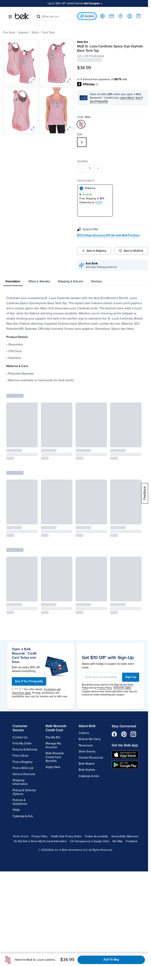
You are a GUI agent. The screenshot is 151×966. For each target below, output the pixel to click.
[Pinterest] (121, 742)
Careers (82, 741)
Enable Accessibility (110, 844)
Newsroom (84, 754)
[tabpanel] (74, 341)
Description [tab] (13, 281)
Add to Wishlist (131, 250)
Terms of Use (34, 844)
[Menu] (10, 16)
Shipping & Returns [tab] (70, 281)
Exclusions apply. (121, 694)
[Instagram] (131, 742)
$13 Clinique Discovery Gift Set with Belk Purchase (107, 235)
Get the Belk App (119, 755)
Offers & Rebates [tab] (39, 281)
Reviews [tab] (96, 281)
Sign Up (127, 684)
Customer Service (20, 736)
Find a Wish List (23, 776)
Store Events (85, 760)
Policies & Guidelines (20, 810)
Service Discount (24, 783)
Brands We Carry (88, 748)
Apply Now (52, 775)
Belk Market (85, 772)
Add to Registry (94, 250)
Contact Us (20, 746)
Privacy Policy (53, 844)
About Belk (85, 734)
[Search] (39, 16)
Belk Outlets (85, 778)
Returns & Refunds (25, 758)
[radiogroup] (110, 142)
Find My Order (22, 752)
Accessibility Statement (45, 849)
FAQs (16, 818)
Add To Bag (111, 959)
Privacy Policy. (103, 694)
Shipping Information (20, 790)
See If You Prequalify (29, 686)
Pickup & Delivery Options (24, 800)
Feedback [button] (100, 854)
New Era (81, 41)
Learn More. (125, 97)
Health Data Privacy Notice (80, 844)
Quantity (81, 161)
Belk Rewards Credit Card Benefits (54, 765)
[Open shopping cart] (135, 15)
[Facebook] (112, 742)
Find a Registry (22, 770)
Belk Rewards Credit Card (55, 736)
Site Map (86, 854)
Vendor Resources (89, 766)
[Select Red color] (80, 124)
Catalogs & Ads (23, 824)
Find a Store (21, 764)
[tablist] (74, 281)
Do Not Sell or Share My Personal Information (89, 849)
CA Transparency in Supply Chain (58, 854)
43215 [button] (97, 202)
